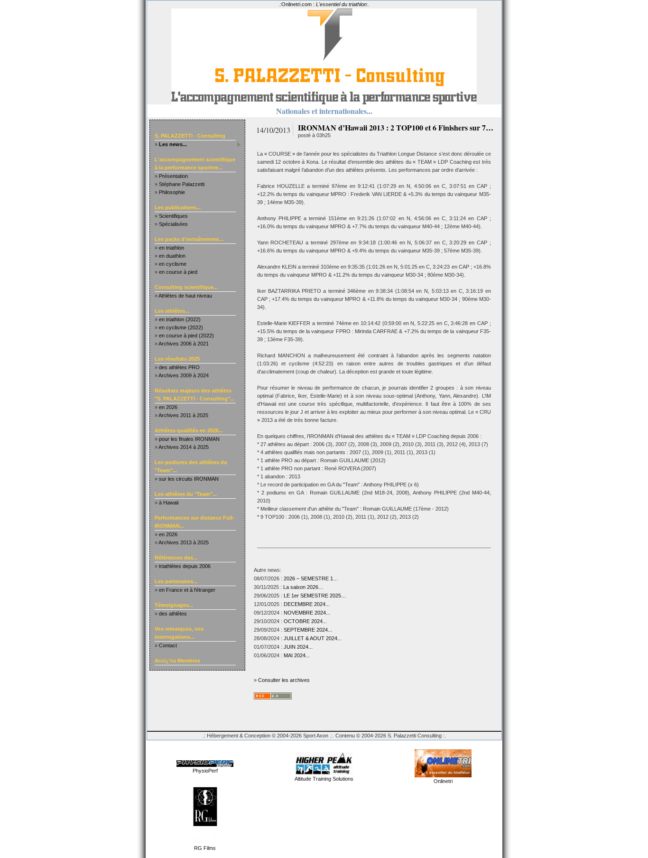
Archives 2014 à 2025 (183, 447)
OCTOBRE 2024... (305, 621)
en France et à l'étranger (187, 590)
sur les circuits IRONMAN (189, 479)
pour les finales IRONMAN (189, 439)
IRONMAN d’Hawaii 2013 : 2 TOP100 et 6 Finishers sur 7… (395, 127)
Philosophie (172, 192)
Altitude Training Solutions (324, 779)
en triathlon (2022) (180, 319)
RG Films (205, 848)
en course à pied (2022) (186, 335)
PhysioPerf (205, 771)
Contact (168, 645)
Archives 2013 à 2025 (183, 542)
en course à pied (178, 272)
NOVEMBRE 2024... (307, 613)
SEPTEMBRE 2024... (308, 630)
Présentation (173, 176)
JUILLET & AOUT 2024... (313, 638)
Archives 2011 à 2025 (183, 415)
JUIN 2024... (298, 647)
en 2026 (168, 407)
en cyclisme (172, 264)
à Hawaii (168, 502)
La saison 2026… (303, 587)
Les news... (173, 144)
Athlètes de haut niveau (185, 295)
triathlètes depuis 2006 (185, 566)
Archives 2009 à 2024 (183, 375)
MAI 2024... (297, 655)
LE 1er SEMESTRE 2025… (315, 595)
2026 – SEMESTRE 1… (311, 578)
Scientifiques (173, 216)
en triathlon (171, 248)
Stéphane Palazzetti (181, 184)
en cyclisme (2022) (181, 327)
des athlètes (173, 613)
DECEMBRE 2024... (307, 604)
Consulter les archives (284, 680)
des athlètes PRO (179, 367)
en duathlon (172, 256)
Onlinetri (443, 781)
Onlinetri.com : (324, 4)
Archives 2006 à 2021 (183, 343)
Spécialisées (173, 224)
